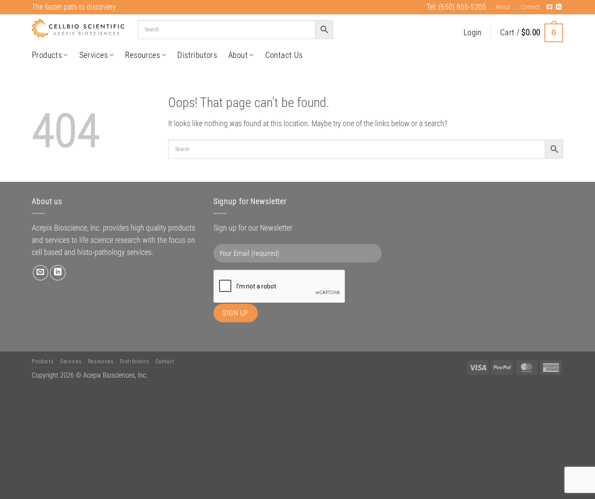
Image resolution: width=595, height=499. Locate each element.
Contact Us (284, 55)
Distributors (197, 55)
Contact (530, 6)
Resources (142, 55)
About (503, 6)
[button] (472, 33)
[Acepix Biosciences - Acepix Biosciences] (78, 28)
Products (47, 55)
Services (93, 55)
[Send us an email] (549, 7)
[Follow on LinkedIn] (558, 7)
